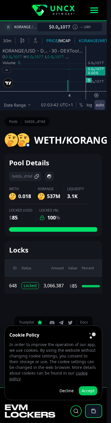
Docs (84, 322)
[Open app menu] (94, 10)
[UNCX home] (53, 10)
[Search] (76, 411)
